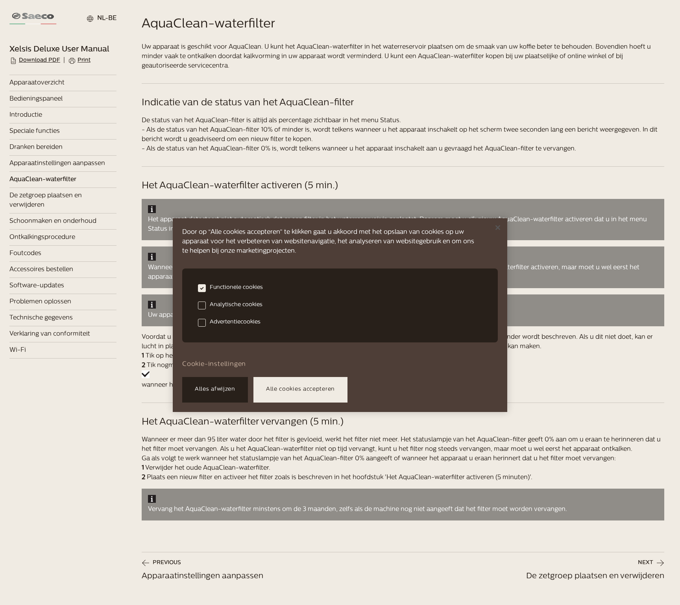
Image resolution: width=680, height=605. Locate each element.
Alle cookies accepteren (300, 389)
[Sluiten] (497, 227)
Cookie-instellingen (214, 364)
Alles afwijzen (215, 389)
